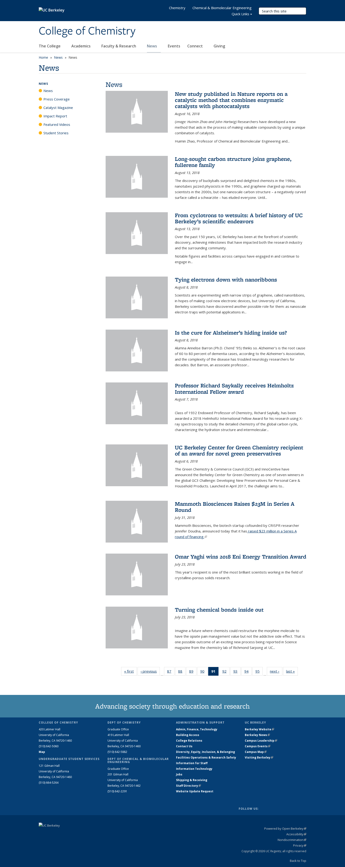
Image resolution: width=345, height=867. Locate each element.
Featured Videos (56, 124)
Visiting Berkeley (259, 757)
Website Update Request (194, 791)
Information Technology (194, 769)
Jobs (179, 774)
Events (174, 46)
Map (42, 752)
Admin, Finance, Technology (196, 729)
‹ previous (150, 671)
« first (130, 671)
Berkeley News (257, 735)
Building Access (187, 735)
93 (237, 672)
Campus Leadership (261, 741)
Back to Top (298, 861)
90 (203, 672)
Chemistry (177, 7)
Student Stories (56, 133)
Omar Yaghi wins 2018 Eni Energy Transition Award (240, 556)
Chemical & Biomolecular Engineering (222, 7)
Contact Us (184, 746)
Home (43, 57)
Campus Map (256, 752)
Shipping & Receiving (191, 780)
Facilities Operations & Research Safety (206, 757)
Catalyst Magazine (58, 107)
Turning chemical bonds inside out (219, 609)
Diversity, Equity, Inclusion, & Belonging (205, 752)
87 (170, 672)
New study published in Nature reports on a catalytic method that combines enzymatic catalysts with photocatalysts (231, 100)
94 (248, 672)
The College (50, 46)
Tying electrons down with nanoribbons (226, 279)
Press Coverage (56, 99)
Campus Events (257, 746)
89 (192, 672)
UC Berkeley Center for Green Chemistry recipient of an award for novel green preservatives (239, 450)
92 (226, 672)
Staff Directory (188, 786)
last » (292, 671)
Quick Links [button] (240, 14)
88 (181, 672)
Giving (219, 46)
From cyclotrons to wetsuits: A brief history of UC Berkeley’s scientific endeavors (239, 218)
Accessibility (296, 834)
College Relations (189, 741)
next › (276, 671)
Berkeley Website (259, 729)
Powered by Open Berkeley (285, 828)
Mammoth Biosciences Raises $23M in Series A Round (234, 506)
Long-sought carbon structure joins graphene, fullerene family (233, 162)
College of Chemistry (87, 31)
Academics (81, 46)
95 (259, 672)
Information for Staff (191, 763)
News (152, 46)
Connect (195, 46)
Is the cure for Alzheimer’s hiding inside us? (231, 332)
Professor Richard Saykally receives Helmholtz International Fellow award (234, 388)
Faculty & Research (119, 46)
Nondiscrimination (292, 840)
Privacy (299, 845)
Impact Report (55, 116)
